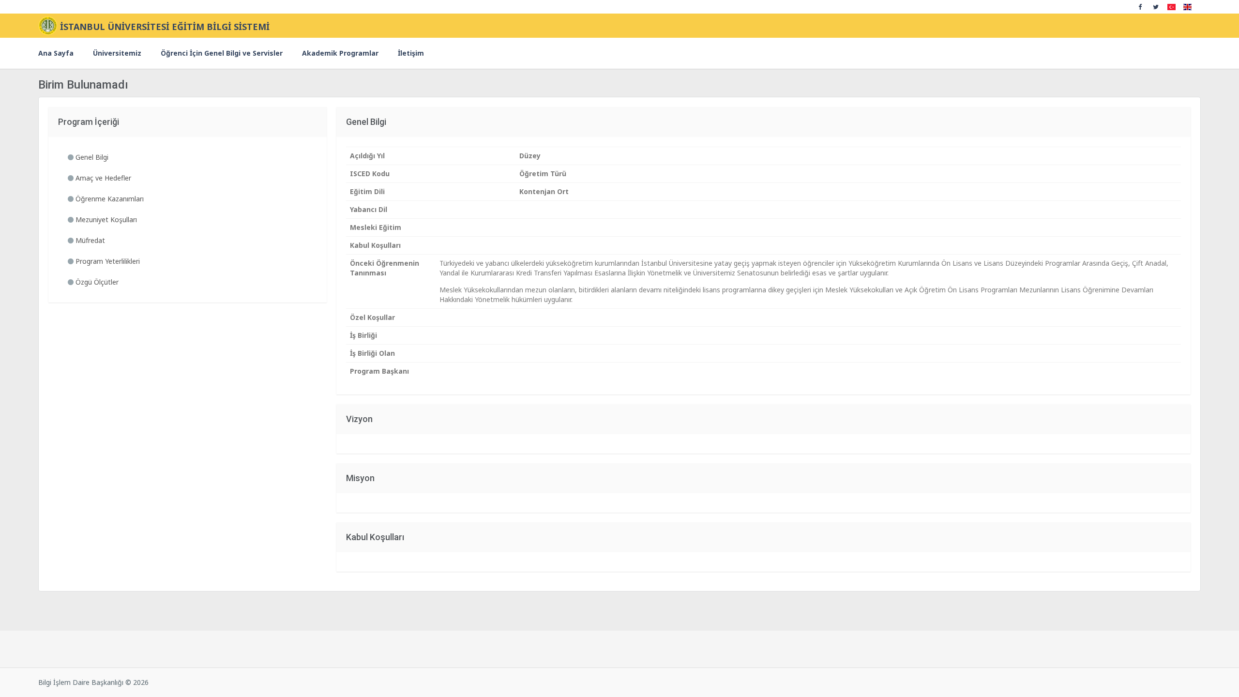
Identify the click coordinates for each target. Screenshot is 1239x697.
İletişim (411, 53)
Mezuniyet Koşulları (105, 219)
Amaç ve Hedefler (102, 177)
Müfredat (89, 240)
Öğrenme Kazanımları (109, 198)
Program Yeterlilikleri (107, 261)
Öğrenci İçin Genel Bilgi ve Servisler (222, 53)
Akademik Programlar (340, 53)
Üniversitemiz (117, 53)
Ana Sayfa (56, 53)
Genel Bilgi (91, 157)
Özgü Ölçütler (96, 282)
